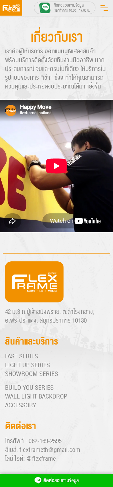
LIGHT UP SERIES (27, 365)
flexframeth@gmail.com (49, 450)
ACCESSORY (20, 405)
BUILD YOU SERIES (29, 388)
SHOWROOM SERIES (31, 374)
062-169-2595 (45, 441)
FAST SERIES (21, 356)
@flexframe (41, 459)
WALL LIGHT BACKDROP (36, 397)
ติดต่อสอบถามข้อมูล (61, 480)
